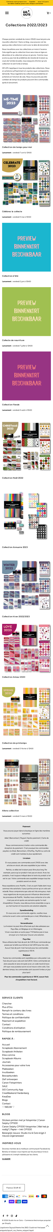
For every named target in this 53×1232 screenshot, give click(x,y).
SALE (4, 1086)
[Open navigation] (7, 12)
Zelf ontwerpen (10, 1079)
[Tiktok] (16, 1216)
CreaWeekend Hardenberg (15, 1093)
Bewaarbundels (10, 1075)
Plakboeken (8, 1069)
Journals (6, 1062)
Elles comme (8, 1055)
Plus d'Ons (7, 1007)
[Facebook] (3, 1216)
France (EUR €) (14, 1188)
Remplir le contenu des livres (16, 1010)
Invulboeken (8, 1072)
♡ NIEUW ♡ (8, 1107)
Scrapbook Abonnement (14, 1048)
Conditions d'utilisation (13, 1028)
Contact (6, 1024)
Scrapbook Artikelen (12, 1051)
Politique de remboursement (16, 1031)
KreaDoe (6, 1096)
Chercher (7, 1003)
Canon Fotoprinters (12, 1082)
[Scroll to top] (47, 1226)
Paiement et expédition (14, 1021)
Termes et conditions (12, 1014)
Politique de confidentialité (16, 1017)
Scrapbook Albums (11, 1058)
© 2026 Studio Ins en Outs (12, 1220)
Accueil (6, 1044)
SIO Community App (12, 1089)
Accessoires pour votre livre (16, 1065)
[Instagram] (11, 1216)
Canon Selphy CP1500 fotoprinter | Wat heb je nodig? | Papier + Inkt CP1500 (25, 1128)
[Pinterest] (7, 1216)
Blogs (5, 1100)
